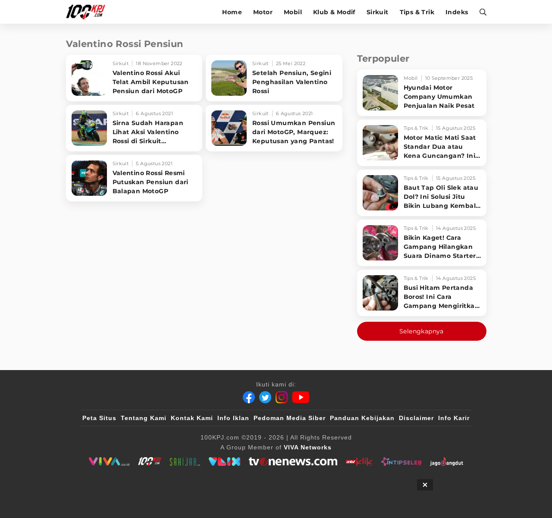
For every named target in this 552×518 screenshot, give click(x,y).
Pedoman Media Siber (290, 417)
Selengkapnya (421, 331)
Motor (263, 12)
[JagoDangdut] (446, 461)
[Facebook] (249, 397)
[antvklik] (359, 461)
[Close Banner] (425, 484)
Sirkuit (378, 12)
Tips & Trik (417, 12)
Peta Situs (99, 417)
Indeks (456, 12)
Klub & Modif (334, 12)
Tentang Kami (143, 417)
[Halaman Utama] (88, 12)
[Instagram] (282, 397)
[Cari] (480, 12)
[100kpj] (149, 461)
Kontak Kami (192, 417)
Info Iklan (233, 417)
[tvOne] (293, 461)
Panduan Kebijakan (362, 417)
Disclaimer (416, 417)
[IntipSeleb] (401, 461)
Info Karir (454, 417)
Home (232, 12)
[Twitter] (265, 397)
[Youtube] (301, 397)
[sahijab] (185, 461)
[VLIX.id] (225, 461)
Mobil (293, 12)
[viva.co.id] (109, 461)
